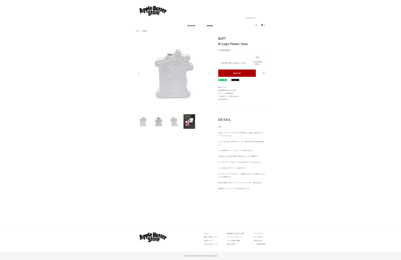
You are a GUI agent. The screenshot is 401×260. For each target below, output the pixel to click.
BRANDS (210, 26)
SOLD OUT (237, 73)
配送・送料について (210, 237)
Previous (138, 73)
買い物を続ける (223, 99)
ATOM (233, 244)
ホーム (138, 31)
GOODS (144, 31)
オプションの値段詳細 (225, 93)
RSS (228, 244)
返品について (222, 87)
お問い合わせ (258, 240)
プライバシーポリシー (234, 237)
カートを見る (258, 237)
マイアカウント (251, 18)
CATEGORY (191, 26)
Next (208, 73)
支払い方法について (210, 244)
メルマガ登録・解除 (233, 240)
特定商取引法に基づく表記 (227, 90)
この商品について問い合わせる (228, 96)
